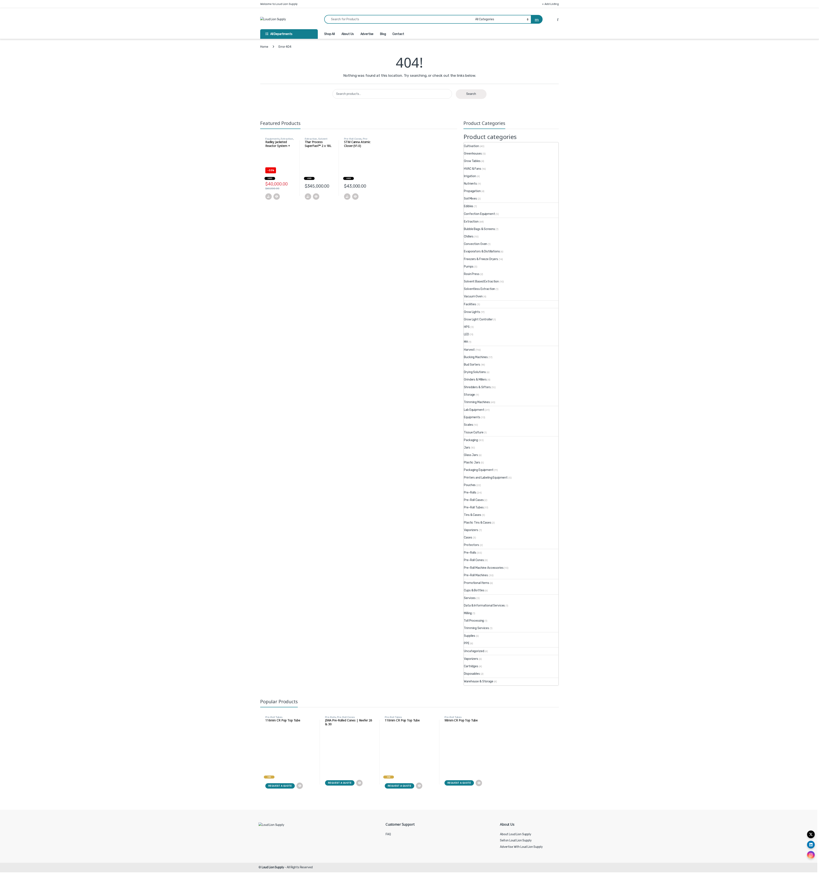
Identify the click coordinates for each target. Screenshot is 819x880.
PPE (466, 643)
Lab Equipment (474, 410)
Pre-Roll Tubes (474, 507)
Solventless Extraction (479, 289)
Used (269, 178)
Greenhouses (473, 153)
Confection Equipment (479, 214)
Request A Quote (280, 785)
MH (466, 342)
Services (470, 598)
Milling (468, 613)
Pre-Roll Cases (474, 500)
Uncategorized (474, 651)
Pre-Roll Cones (353, 138)
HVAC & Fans (472, 169)
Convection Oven (475, 244)
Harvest (469, 350)
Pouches (470, 485)
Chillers (468, 236)
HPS (467, 327)
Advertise (367, 34)
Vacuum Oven (473, 296)
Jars (467, 447)
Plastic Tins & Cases (477, 522)
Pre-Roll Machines (476, 575)
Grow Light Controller (478, 319)
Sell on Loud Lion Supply (516, 840)
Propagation (472, 191)
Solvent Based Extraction (481, 281)
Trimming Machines (477, 402)
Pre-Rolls (470, 492)
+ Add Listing (550, 4)
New (269, 777)
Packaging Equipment (478, 470)
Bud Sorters (472, 364)
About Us (347, 34)
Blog (383, 34)
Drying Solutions (475, 372)
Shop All (329, 34)
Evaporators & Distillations (482, 251)
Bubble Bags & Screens (479, 229)
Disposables (472, 674)
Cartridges (471, 666)
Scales (468, 425)
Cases (468, 537)
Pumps (468, 266)
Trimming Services (476, 628)
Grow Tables (472, 161)
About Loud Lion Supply (515, 834)
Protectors (471, 545)
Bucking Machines (476, 357)
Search (471, 94)
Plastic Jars (472, 462)
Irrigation (470, 176)
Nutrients (470, 183)
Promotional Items (476, 583)
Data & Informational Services (484, 605)
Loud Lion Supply (273, 867)
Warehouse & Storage (478, 681)
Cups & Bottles (474, 590)
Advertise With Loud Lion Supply (521, 847)
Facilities (470, 304)
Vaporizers (471, 530)
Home (264, 47)
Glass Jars (471, 455)
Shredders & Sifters (477, 387)
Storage (469, 395)
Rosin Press (471, 274)
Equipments (272, 138)
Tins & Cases (472, 515)
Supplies (469, 636)
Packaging (471, 440)
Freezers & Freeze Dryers (481, 259)
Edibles (468, 206)
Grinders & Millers (475, 379)
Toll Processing (474, 620)
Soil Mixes (470, 198)
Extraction (287, 138)
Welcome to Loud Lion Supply (279, 4)
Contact (398, 34)
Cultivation (471, 146)
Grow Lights (472, 312)
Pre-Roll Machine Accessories (483, 568)
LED (466, 334)
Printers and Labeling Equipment (486, 477)
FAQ (388, 834)
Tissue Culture (473, 432)
